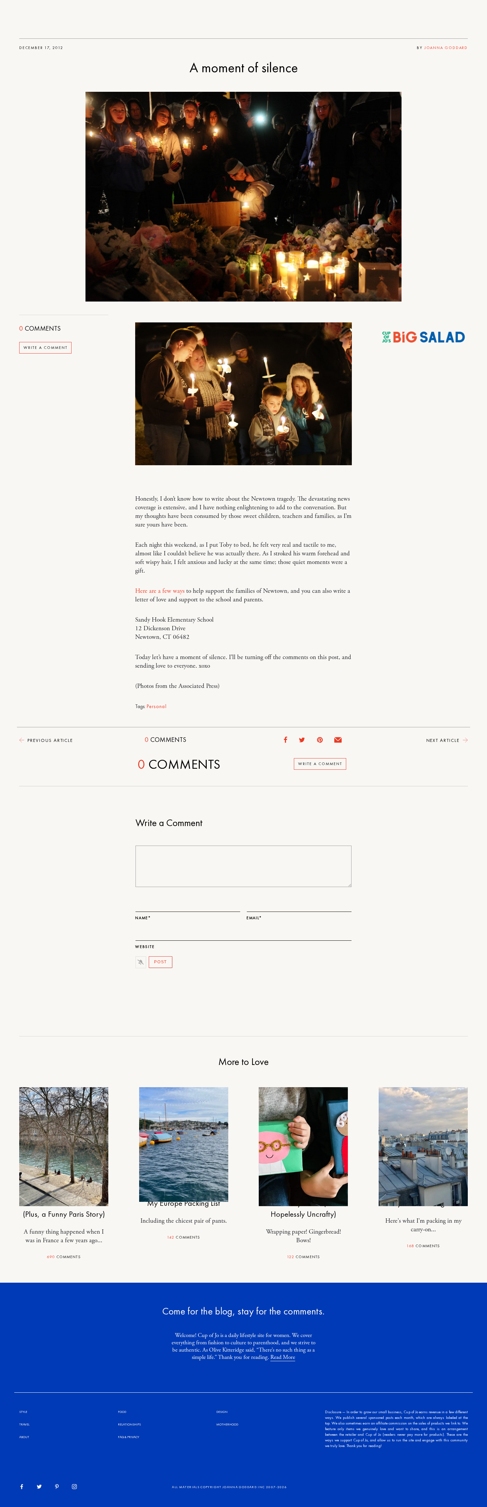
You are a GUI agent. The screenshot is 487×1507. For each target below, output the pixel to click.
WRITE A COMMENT (46, 347)
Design (222, 1412)
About (24, 1437)
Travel (24, 1424)
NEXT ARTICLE (443, 740)
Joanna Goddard (446, 47)
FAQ (121, 1437)
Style (23, 1412)
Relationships (129, 1424)
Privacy (133, 1437)
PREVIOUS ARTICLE (49, 740)
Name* (143, 918)
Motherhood (227, 1424)
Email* (254, 918)
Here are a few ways (160, 591)
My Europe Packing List (183, 1203)
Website (145, 946)
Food (122, 1412)
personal (157, 706)
